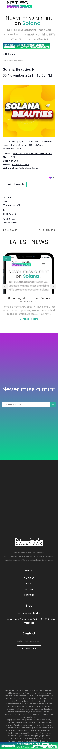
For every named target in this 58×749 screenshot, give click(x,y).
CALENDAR (29, 578)
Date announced (10, 222)
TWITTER (29, 589)
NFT (7, 258)
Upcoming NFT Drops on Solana (29, 298)
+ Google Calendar (16, 184)
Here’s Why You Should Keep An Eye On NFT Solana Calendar (29, 620)
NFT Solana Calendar (29, 613)
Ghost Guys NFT (10, 230)
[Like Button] (50, 177)
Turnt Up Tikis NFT (46, 230)
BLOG (29, 583)
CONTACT (29, 594)
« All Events (9, 54)
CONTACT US (29, 648)
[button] (5, 286)
